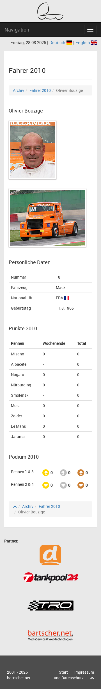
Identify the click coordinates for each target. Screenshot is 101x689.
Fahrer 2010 (40, 90)
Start (63, 672)
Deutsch (57, 42)
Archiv (18, 90)
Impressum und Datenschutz (74, 674)
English (83, 42)
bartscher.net (18, 677)
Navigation (16, 29)
